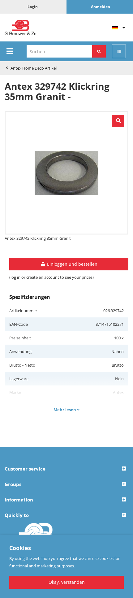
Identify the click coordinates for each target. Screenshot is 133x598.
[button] (66, 469)
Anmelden (100, 6)
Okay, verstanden (67, 582)
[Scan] (119, 51)
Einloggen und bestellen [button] (71, 264)
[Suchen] (99, 51)
